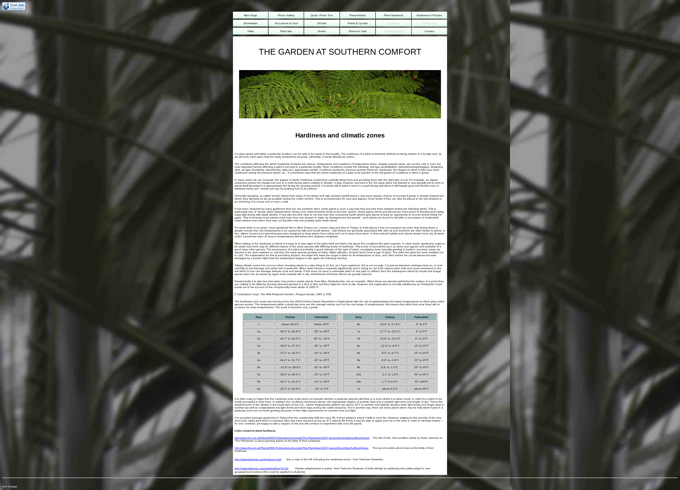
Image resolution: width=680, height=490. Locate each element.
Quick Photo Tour (322, 15)
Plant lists (286, 31)
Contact (429, 31)
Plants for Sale (358, 31)
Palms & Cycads (358, 23)
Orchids (321, 23)
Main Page (250, 15)
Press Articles (358, 15)
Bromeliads (250, 23)
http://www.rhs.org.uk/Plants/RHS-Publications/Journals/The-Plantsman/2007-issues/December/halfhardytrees (301, 447)
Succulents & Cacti (286, 23)
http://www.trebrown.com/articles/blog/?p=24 (261, 468)
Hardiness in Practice (429, 15)
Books (322, 31)
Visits (250, 31)
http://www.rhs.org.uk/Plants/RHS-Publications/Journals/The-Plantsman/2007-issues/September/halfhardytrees (302, 437)
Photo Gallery (286, 15)
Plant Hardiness (393, 15)
